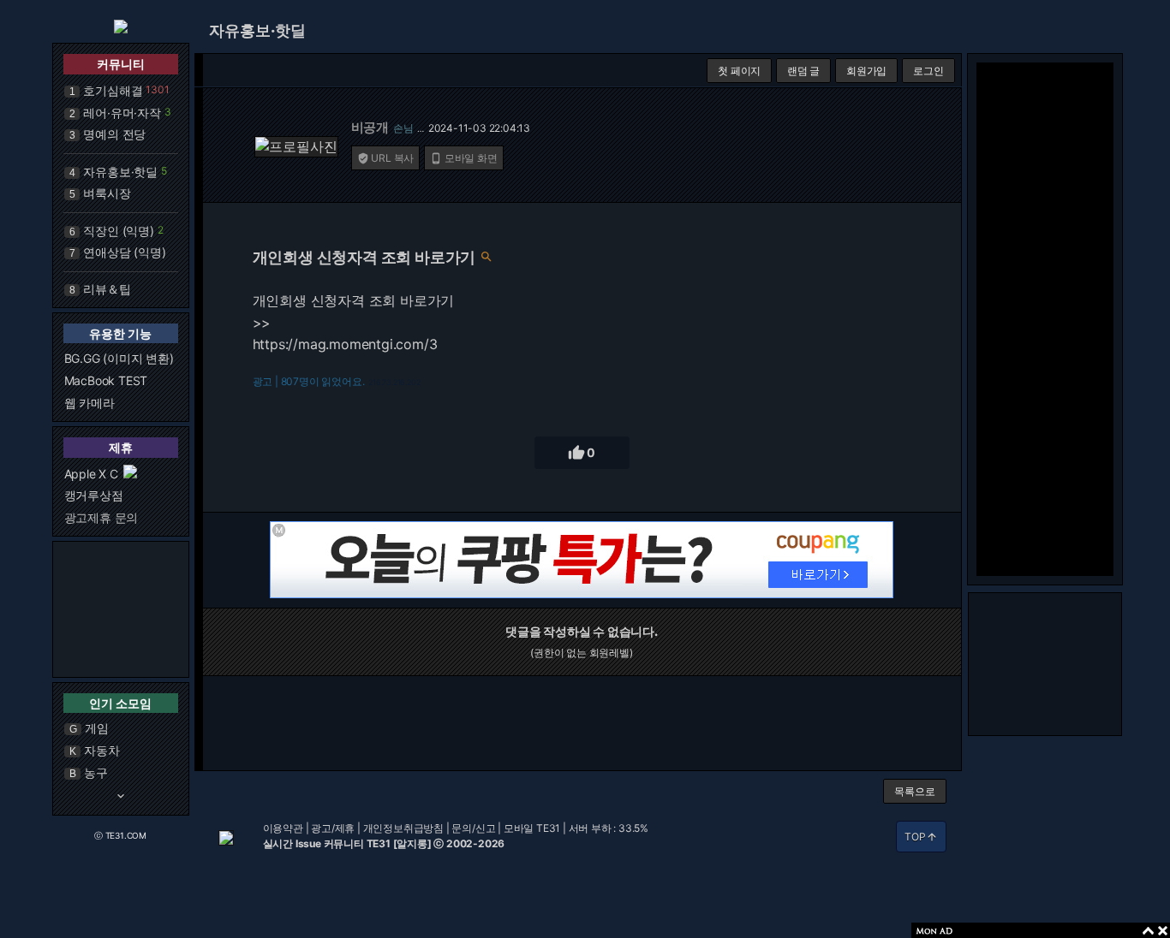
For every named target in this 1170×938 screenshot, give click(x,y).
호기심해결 (112, 90)
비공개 (370, 127)
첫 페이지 (739, 70)
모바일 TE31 (532, 828)
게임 (97, 728)
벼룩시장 (106, 193)
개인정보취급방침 (403, 828)
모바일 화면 (464, 157)
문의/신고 (473, 828)
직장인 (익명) (118, 230)
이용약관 (283, 828)
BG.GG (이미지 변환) (119, 358)
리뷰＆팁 (106, 289)
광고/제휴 (333, 828)
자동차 (101, 750)
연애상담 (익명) (124, 252)
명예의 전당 (114, 134)
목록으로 (914, 791)
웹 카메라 (89, 402)
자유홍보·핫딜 (120, 171)
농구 (96, 772)
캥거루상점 (93, 495)
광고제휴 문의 (101, 517)
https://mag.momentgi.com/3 (345, 344)
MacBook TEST (106, 380)
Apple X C (91, 473)
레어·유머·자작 (121, 112)
